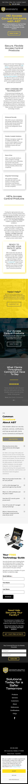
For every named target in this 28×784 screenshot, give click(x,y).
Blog (10, 2)
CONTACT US (14, 304)
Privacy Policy (16, 766)
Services (15, 698)
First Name (6, 583)
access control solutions (10, 76)
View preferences (14, 779)
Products (15, 694)
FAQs (15, 713)
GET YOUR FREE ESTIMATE (14, 634)
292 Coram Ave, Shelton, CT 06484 (14, 751)
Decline (14, 775)
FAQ (14, 2)
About (15, 704)
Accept (14, 771)
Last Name (6, 589)
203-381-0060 (16, 4)
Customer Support (21, 2)
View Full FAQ (13, 439)
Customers (15, 701)
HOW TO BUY (14, 33)
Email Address (8, 576)
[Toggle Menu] (25, 9)
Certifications (14, 710)
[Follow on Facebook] (14, 718)
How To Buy (5, 2)
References (15, 707)
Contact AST (11, 262)
